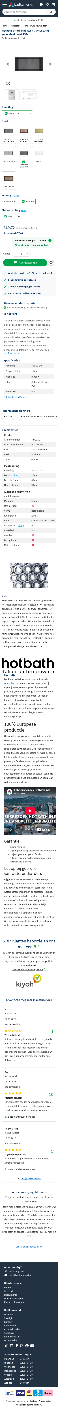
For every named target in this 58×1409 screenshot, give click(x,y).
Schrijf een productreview (29, 1246)
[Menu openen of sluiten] (4, 4)
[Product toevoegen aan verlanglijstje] (51, 262)
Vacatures (9, 1332)
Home (4, 25)
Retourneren (10, 1294)
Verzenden (9, 1291)
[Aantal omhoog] (27, 253)
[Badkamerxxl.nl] (21, 4)
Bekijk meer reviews (31, 1178)
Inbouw (30, 201)
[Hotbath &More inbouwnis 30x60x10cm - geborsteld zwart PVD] (29, 64)
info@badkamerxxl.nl (20, 1274)
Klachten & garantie (14, 1302)
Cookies (33, 1401)
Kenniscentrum (12, 1336)
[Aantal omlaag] (15, 253)
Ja (19, 216)
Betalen (8, 1287)
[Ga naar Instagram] (21, 1346)
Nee (10, 216)
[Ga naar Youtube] (32, 1346)
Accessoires (16, 25)
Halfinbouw (10, 201)
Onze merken (11, 1340)
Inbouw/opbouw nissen (36, 25)
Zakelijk (8, 1318)
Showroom (10, 1325)
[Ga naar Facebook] (16, 1346)
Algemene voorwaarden (17, 1401)
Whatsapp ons (16, 1271)
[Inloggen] (41, 4)
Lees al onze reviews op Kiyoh (27, 969)
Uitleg (16, 195)
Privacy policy (45, 1401)
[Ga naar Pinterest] (27, 1346)
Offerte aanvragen (13, 1298)
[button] (8, 64)
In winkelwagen (27, 262)
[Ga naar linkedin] (11, 1346)
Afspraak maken (12, 1329)
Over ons (8, 1314)
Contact (8, 1321)
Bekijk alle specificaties (15, 397)
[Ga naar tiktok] (6, 1346)
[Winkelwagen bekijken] (54, 4)
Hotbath (8, 416)
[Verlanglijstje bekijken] (47, 4)
